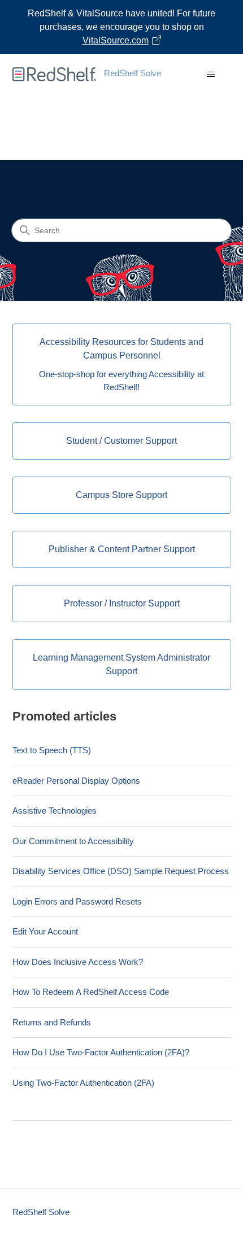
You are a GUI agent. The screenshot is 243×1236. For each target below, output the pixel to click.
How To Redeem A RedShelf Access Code (90, 992)
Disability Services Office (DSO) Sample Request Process (120, 871)
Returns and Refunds (51, 1022)
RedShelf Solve (41, 1212)
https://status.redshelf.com (177, 147)
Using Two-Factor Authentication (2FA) (83, 1082)
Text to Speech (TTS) (51, 750)
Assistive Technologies (54, 810)
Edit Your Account (45, 931)
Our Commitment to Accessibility (73, 841)
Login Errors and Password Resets (77, 901)
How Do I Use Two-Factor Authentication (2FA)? (100, 1052)
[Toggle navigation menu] (211, 74)
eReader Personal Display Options (76, 780)
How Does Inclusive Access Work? (77, 962)
